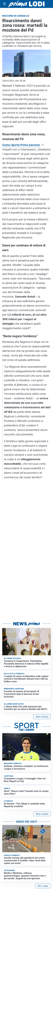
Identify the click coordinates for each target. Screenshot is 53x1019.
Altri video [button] (42, 886)
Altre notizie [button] (42, 716)
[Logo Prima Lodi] (26, 4)
